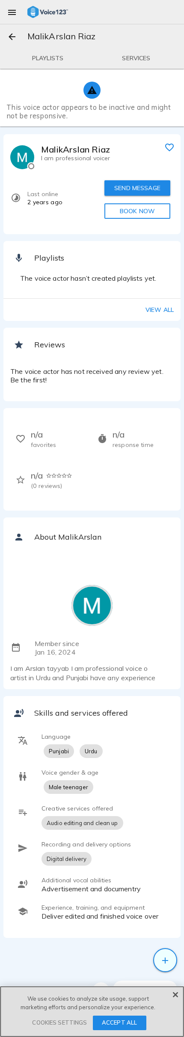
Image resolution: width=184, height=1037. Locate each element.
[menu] (12, 12)
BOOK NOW (137, 211)
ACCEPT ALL (119, 1022)
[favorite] (169, 147)
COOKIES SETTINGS (59, 1022)
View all (159, 310)
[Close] (175, 994)
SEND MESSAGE (137, 188)
